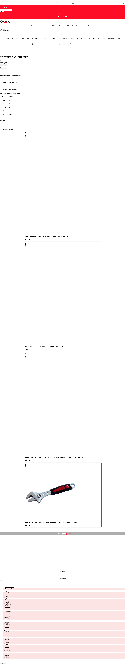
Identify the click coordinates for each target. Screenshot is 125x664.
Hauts (72, 42)
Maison (83, 25)
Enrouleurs (101, 41)
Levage (62, 44)
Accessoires (35, 43)
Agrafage (80, 44)
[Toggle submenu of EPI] (73, 38)
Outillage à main (53, 48)
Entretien (35, 42)
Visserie (80, 41)
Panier (118, 38)
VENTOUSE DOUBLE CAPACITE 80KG (12, 530)
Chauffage (92, 45)
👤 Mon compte (62, 14)
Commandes (62, 576)
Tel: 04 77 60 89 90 (14, 3)
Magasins (62, 548)
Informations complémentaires (9, 72)
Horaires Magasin (16, 41)
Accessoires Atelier (54, 43)
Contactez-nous (62, 546)
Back (7, 589)
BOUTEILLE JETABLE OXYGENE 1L (11, 528)
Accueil (7, 38)
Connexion (119, 3)
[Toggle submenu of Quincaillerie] (85, 38)
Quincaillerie (75, 25)
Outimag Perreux (4, 583)
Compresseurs (53, 45)
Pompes (43, 41)
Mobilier (43, 46)
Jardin (47, 25)
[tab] (64, 72)
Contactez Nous (25, 38)
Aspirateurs (92, 42)
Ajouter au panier (4, 68)
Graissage (63, 46)
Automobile (61, 25)
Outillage (62, 41)
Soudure (52, 46)
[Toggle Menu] (1, 580)
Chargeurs (63, 42)
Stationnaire (52, 42)
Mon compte (111, 38)
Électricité (91, 25)
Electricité (100, 38)
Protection (73, 44)
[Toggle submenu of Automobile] (66, 38)
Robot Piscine (36, 41)
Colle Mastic (81, 42)
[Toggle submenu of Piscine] (36, 38)
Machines (44, 43)
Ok (2, 11)
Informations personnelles (62, 573)
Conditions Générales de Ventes (62, 544)
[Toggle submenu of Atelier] (53, 38)
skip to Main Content (4, 0)
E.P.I (68, 25)
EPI (71, 38)
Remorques (63, 43)
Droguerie (92, 43)
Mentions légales (62, 539)
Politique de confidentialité (62, 541)
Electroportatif (53, 41)
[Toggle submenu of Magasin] (17, 38)
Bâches (34, 44)
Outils (43, 44)
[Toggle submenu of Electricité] (104, 38)
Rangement (52, 44)
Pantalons (73, 41)
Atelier (53, 25)
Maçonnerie (44, 49)
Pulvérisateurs (44, 45)
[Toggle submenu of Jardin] (45, 38)
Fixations (80, 43)
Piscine (41, 25)
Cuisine (91, 41)
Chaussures (73, 43)
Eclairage (62, 45)
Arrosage (44, 42)
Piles (100, 43)
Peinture (91, 44)
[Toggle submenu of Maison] (94, 38)
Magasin (33, 25)
